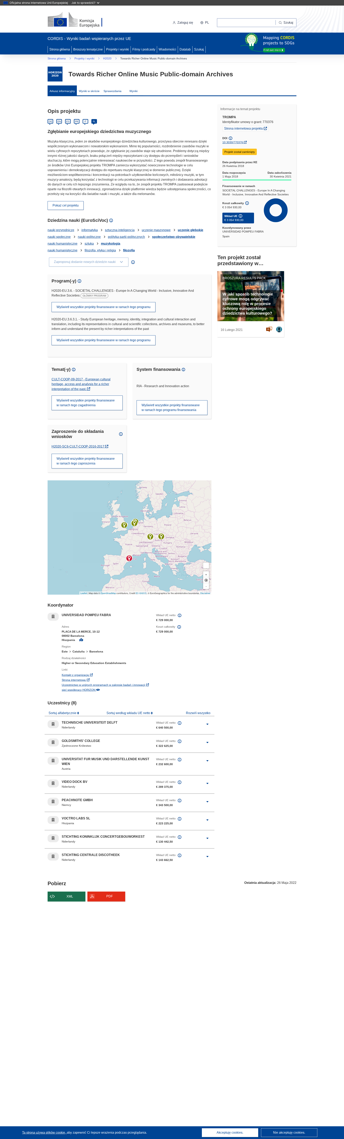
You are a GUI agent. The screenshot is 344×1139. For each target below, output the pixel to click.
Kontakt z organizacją (100, 675)
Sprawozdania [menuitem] (112, 91)
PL (94, 121)
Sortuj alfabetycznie (63, 713)
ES (67, 121)
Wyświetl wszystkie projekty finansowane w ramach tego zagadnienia (86, 403)
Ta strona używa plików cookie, (44, 1132)
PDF (109, 896)
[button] (204, 22)
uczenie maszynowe (156, 230)
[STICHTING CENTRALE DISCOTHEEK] (134, 523)
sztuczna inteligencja (120, 230)
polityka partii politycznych (126, 236)
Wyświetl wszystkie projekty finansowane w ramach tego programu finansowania (171, 407)
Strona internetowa (98, 679)
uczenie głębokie (190, 230)
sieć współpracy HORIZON (103, 689)
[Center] (206, 580)
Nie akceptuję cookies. (289, 1132)
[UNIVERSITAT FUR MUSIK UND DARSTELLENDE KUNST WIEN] (161, 536)
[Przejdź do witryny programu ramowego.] (55, 74)
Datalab (185, 49)
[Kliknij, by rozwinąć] (207, 724)
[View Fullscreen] (206, 565)
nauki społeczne (59, 236)
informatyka (89, 230)
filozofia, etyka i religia (100, 250)
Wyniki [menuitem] (133, 91)
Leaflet (83, 593)
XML (69, 896)
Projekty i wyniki (117, 49)
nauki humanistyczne (62, 243)
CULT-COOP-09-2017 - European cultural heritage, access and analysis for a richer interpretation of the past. (81, 384)
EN (59, 121)
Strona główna (59, 49)
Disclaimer (205, 593)
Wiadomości (167, 49)
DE (50, 121)
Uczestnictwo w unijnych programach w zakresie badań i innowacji (106, 684)
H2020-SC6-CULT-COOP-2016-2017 (79, 446)
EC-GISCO (141, 593)
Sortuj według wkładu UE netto (129, 713)
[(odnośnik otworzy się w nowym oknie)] (80, 20)
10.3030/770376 (232, 142)
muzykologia (110, 243)
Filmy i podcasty (143, 49)
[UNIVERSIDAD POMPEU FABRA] (129, 558)
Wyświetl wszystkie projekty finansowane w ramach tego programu (103, 307)
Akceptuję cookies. (230, 1132)
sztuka (89, 243)
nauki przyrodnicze (61, 230)
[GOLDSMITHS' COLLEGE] (124, 525)
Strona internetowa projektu (246, 128)
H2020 (107, 58)
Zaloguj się (185, 22)
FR (76, 121)
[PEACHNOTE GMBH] (150, 536)
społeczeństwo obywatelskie (173, 236)
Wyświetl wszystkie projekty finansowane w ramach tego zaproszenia (86, 461)
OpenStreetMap (108, 593)
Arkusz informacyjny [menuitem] (62, 91)
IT (85, 121)
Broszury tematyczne (88, 49)
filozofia (129, 250)
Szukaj (199, 49)
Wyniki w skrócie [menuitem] (89, 91)
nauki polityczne (89, 236)
